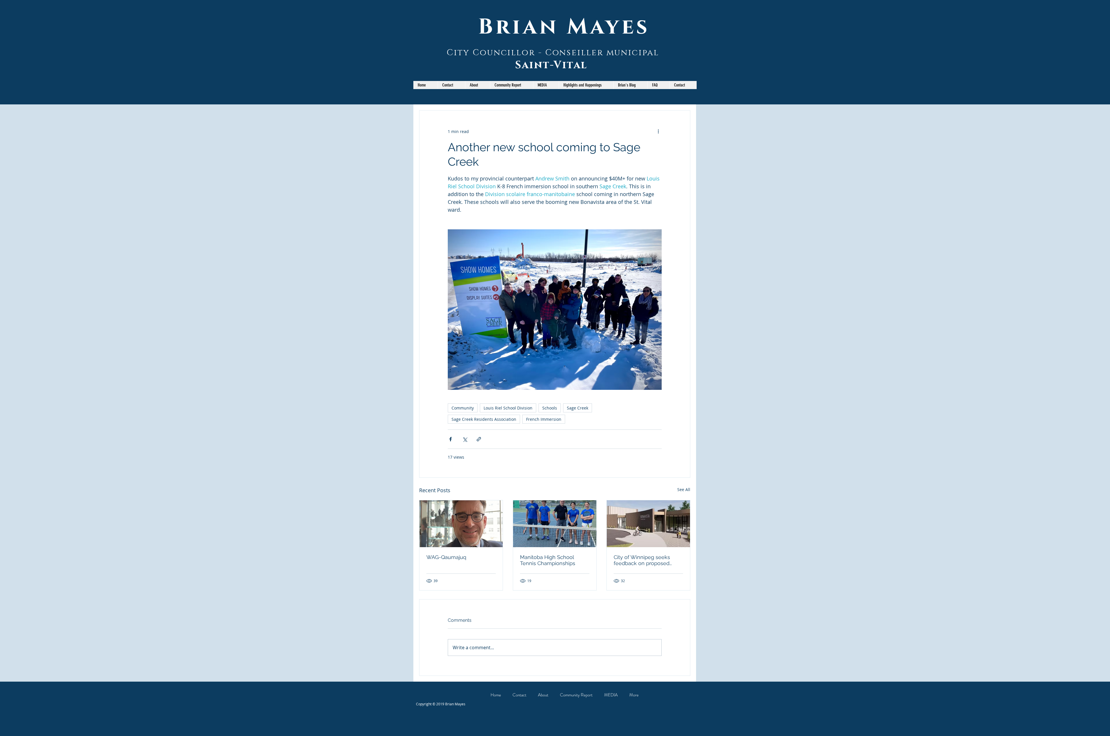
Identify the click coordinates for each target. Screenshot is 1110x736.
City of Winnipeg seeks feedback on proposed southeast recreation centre (648, 560)
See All (683, 489)
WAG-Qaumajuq (446, 557)
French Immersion (543, 419)
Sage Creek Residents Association (484, 419)
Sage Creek (577, 408)
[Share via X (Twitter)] (464, 439)
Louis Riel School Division (508, 408)
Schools (549, 408)
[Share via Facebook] (450, 439)
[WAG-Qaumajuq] (461, 523)
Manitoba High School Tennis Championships (547, 560)
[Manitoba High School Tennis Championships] (554, 523)
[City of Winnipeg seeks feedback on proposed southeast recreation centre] (648, 523)
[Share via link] (479, 439)
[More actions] (658, 131)
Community (463, 408)
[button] (511, 85)
